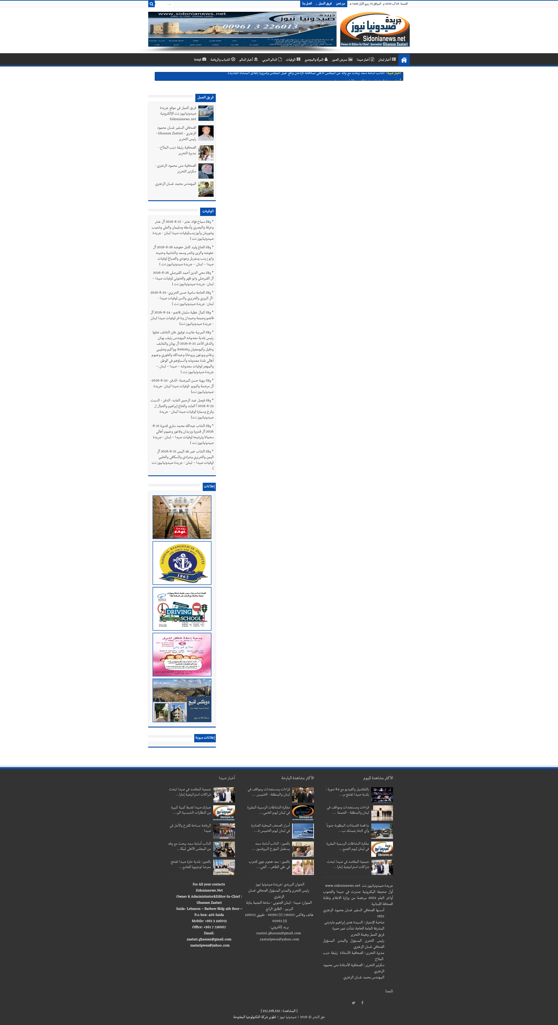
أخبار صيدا (363, 60)
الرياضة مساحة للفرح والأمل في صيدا (359, 76)
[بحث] (151, 4)
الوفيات (291, 60)
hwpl (197, 60)
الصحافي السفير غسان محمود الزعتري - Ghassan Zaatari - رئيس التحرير (176, 134)
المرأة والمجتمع (314, 60)
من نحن (340, 4)
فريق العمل (325, 4)
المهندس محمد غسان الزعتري (175, 184)
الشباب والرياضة (220, 60)
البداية (404, 59)
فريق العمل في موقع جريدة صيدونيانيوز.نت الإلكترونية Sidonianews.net (178, 114)
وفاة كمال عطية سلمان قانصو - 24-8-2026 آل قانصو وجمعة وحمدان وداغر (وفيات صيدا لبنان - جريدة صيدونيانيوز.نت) (182, 319)
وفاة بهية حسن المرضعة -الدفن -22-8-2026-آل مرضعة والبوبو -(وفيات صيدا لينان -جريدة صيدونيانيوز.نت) (182, 387)
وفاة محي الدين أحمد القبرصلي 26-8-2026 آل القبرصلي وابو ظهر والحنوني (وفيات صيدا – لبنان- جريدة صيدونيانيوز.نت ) (183, 279)
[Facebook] (362, 1003)
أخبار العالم (246, 60)
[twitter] (353, 1003)
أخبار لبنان (384, 60)
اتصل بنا (307, 4)
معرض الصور (339, 60)
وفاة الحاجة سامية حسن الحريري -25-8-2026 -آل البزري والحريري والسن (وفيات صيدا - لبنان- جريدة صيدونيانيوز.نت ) (182, 299)
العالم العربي (269, 60)
